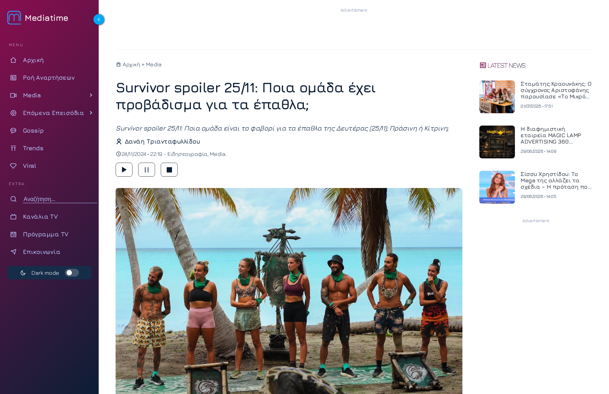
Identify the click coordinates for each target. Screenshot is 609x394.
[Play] (124, 170)
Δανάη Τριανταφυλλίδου (162, 141)
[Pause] (146, 170)
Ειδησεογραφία (187, 154)
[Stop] (169, 170)
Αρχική (131, 64)
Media (154, 64)
